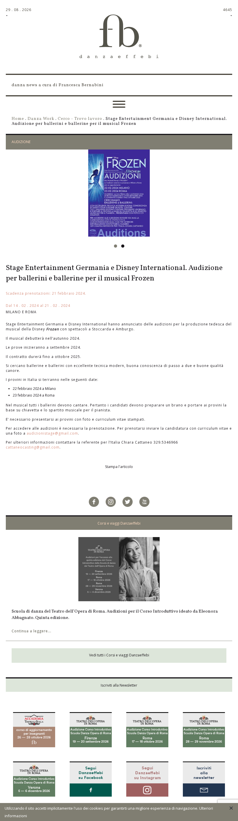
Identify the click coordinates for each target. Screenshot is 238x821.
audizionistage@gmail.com (52, 433)
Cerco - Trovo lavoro (80, 119)
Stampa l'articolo (119, 466)
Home (18, 119)
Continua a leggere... (31, 631)
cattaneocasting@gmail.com (32, 447)
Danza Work (41, 119)
